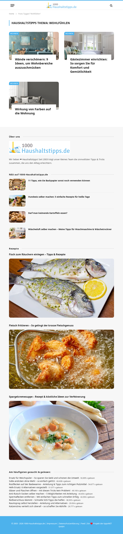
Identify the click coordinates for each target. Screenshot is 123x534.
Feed (83, 523)
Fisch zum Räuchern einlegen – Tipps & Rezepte (37, 254)
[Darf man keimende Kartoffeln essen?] (17, 217)
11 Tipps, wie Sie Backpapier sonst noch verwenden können (59, 180)
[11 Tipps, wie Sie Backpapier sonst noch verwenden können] (17, 184)
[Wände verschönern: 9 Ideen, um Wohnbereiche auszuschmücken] (34, 46)
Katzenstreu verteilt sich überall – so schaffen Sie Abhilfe (37, 506)
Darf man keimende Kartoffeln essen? (47, 213)
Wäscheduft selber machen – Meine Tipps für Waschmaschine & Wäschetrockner (70, 229)
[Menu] (12, 5)
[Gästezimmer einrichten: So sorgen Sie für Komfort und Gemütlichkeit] (89, 46)
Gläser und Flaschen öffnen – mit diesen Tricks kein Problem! (39, 490)
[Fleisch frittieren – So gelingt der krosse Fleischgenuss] (61, 359)
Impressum (52, 523)
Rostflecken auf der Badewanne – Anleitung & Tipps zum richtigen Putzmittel (48, 484)
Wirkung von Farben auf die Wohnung (33, 111)
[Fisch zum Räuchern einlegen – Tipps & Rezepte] (61, 288)
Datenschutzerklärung (69, 523)
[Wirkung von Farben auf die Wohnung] (34, 96)
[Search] (110, 5)
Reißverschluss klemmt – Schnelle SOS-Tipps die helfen (37, 500)
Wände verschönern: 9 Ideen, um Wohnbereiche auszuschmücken (34, 63)
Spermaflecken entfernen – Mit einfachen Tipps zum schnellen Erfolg (44, 496)
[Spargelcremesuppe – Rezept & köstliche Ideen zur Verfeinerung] (61, 430)
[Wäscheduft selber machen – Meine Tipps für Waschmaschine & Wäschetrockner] (17, 233)
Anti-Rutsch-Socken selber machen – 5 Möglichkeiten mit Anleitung (43, 493)
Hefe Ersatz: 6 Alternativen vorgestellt (28, 487)
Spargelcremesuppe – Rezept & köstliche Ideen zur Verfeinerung (47, 396)
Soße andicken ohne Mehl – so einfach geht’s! (32, 481)
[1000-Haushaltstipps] (61, 5)
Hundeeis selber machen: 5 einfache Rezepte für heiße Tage (59, 196)
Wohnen (14, 33)
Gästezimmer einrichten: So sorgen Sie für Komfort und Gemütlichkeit (88, 65)
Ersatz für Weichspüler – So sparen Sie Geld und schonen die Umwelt (44, 477)
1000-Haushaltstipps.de (34, 523)
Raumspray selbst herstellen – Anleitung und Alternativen (38, 503)
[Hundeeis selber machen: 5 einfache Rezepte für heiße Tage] (17, 200)
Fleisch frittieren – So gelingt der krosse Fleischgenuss (41, 325)
